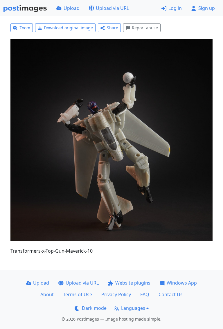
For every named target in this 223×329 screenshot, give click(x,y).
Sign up (206, 8)
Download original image (68, 27)
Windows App (182, 283)
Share (112, 27)
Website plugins (132, 283)
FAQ (144, 294)
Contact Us (171, 294)
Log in (175, 8)
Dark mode (94, 308)
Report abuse (145, 27)
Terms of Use (77, 294)
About (47, 294)
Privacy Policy (116, 294)
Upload (72, 8)
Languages (133, 308)
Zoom (24, 27)
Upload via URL (112, 8)
